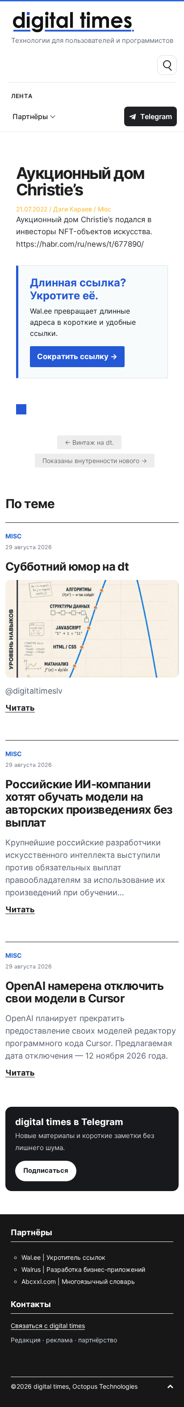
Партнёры (30, 116)
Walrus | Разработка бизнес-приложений (83, 1269)
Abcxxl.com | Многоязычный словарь (78, 1281)
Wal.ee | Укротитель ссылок (63, 1257)
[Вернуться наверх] (170, 1386)
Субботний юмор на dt (67, 566)
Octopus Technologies (105, 1386)
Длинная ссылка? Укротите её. (78, 289)
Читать (20, 707)
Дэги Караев (72, 209)
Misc (104, 209)
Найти (167, 65)
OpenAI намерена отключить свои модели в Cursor (84, 992)
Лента (22, 95)
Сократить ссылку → (77, 356)
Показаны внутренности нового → (94, 460)
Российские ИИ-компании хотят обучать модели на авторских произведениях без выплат (88, 803)
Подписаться (45, 1171)
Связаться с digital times (48, 1325)
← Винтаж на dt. (89, 442)
